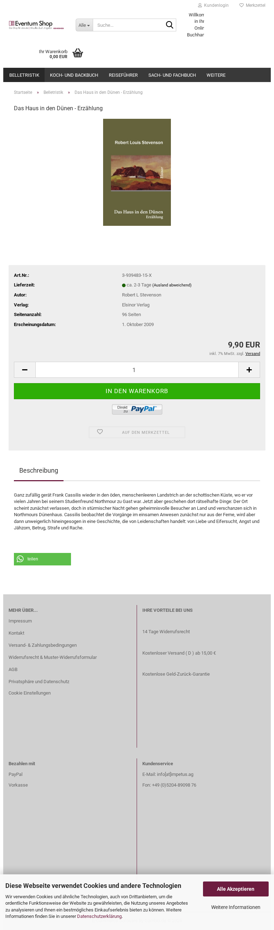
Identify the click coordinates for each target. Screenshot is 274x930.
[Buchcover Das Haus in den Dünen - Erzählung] (137, 172)
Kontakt (16, 633)
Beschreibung (38, 470)
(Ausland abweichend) (172, 285)
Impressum (20, 621)
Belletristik (24, 75)
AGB (13, 669)
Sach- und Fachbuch (172, 75)
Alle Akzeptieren (235, 889)
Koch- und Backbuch (74, 75)
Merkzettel (254, 5)
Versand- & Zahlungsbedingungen (43, 645)
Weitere (216, 75)
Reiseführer (123, 75)
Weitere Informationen (235, 907)
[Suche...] (169, 25)
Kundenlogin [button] (215, 5)
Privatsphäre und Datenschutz (39, 681)
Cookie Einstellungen (30, 693)
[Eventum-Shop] (37, 25)
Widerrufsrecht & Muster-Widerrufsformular (53, 657)
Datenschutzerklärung (99, 916)
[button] (42, 559)
